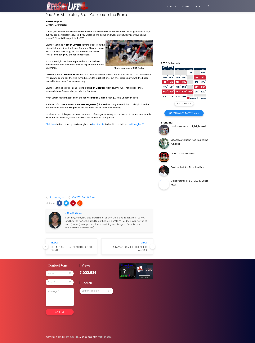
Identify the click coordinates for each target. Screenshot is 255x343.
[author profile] (55, 219)
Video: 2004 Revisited (183, 153)
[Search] (207, 6)
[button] (59, 203)
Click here (51, 124)
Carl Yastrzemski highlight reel (188, 126)
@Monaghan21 (136, 124)
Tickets (185, 6)
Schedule (171, 6)
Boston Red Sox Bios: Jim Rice (187, 167)
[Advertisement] (99, 170)
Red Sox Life (98, 124)
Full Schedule (184, 103)
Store (198, 6)
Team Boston (105, 337)
